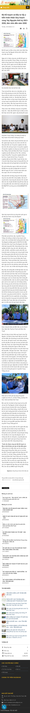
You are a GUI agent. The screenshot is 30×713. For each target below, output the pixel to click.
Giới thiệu (4, 666)
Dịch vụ (18, 669)
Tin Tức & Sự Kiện (7, 669)
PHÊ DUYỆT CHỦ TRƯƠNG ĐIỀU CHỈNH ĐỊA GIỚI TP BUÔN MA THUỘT (16, 600)
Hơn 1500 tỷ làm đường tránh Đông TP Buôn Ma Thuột (16, 613)
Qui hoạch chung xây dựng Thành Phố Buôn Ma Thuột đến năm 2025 (16, 604)
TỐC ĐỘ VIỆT (13, 710)
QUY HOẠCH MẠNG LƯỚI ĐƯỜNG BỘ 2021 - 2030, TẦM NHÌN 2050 (16, 626)
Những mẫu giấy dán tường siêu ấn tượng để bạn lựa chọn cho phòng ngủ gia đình (14, 631)
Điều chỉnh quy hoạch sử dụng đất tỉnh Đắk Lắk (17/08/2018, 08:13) (16, 636)
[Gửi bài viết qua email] (21, 28)
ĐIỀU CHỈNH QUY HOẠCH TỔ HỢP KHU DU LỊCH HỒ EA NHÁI (17, 618)
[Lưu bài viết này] (27, 28)
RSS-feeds (5, 672)
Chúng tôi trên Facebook (11, 677)
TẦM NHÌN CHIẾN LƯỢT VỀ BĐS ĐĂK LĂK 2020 (16, 594)
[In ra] (24, 28)
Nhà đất (18, 666)
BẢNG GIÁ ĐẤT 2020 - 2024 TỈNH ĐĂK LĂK (16, 622)
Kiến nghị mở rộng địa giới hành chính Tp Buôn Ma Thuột (17, 609)
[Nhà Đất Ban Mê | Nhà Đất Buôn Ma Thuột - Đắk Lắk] (8, 2)
